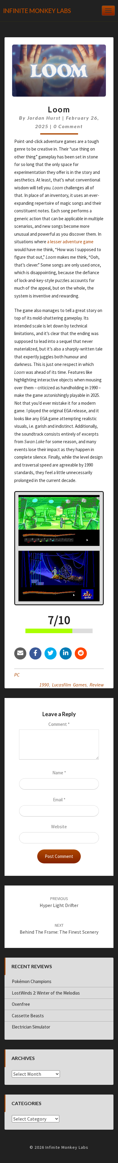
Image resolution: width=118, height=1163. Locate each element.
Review (97, 685)
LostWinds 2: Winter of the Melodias (46, 993)
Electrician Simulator (31, 1027)
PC (17, 675)
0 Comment (68, 126)
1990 (44, 685)
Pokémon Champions (31, 981)
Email (59, 799)
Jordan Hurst (44, 118)
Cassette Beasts (28, 1015)
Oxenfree (21, 1004)
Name (59, 773)
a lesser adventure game (70, 241)
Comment (59, 724)
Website (59, 826)
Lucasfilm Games (69, 685)
